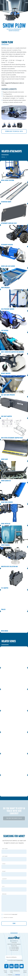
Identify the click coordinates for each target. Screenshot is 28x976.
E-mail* (4, 863)
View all (3, 157)
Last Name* (5, 856)
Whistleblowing (16, 970)
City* (3, 886)
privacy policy (14, 914)
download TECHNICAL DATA (14, 131)
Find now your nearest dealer (14, 818)
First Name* (5, 848)
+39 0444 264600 (15, 947)
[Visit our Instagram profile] (16, 966)
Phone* (4, 871)
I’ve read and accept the (15, 960)
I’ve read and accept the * (10, 914)
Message (4, 894)
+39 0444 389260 (15, 948)
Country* (4, 878)
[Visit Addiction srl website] (16, 975)
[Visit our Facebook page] (6, 966)
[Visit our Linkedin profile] (11, 966)
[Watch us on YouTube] (21, 966)
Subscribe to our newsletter (8, 917)
